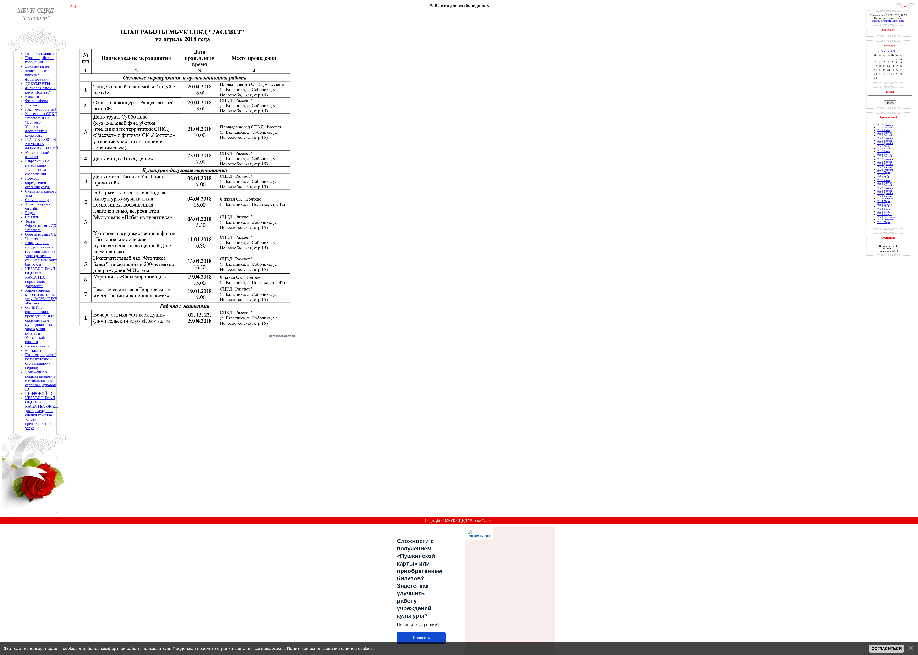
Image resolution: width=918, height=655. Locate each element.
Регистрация (889, 20)
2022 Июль (883, 151)
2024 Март (883, 201)
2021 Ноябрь (884, 140)
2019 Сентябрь (886, 127)
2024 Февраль (885, 198)
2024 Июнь (883, 209)
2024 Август (884, 214)
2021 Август (884, 133)
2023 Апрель (884, 175)
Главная (876, 20)
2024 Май (883, 206)
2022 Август (884, 154)
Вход (902, 20)
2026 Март (883, 222)
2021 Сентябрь (886, 135)
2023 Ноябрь (884, 190)
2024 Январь (884, 196)
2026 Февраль (885, 219)
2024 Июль (883, 211)
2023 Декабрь (885, 193)
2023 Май (883, 177)
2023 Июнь (883, 180)
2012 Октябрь (885, 125)
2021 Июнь (883, 130)
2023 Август (884, 183)
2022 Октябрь (885, 159)
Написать (421, 638)
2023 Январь (884, 167)
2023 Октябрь (885, 188)
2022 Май (883, 146)
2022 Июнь (883, 148)
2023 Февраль (885, 169)
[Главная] (905, 7)
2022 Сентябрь (886, 156)
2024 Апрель (884, 204)
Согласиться (887, 649)
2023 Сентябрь (886, 185)
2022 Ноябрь (884, 161)
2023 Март (883, 172)
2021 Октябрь (885, 138)
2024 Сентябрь (886, 217)
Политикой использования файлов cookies (330, 648)
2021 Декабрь (885, 143)
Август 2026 (888, 51)
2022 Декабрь (885, 164)
